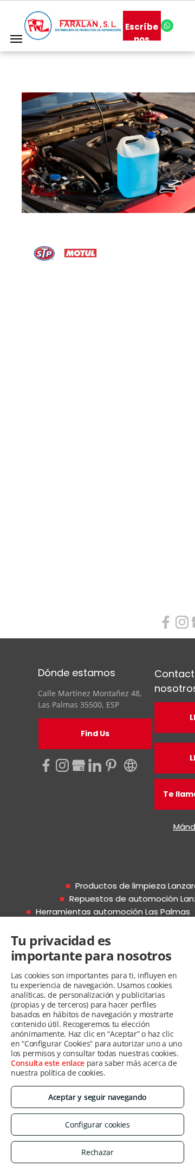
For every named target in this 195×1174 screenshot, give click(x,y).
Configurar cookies (97, 1124)
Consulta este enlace (47, 1063)
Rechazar (97, 1152)
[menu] (16, 39)
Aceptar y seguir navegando (97, 1097)
